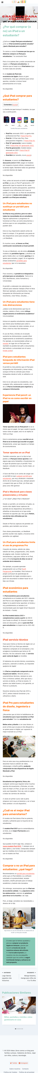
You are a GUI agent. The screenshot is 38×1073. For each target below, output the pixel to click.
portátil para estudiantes (25, 873)
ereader (6, 343)
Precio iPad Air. (29, 141)
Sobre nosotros (14, 1069)
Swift (24, 569)
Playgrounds (7, 571)
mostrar (15, 105)
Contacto (25, 1069)
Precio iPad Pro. (26, 136)
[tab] (15, 1028)
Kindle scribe (7, 351)
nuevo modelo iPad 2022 (12, 846)
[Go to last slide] (5, 1012)
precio (29, 155)
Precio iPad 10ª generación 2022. (22, 145)
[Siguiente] (32, 1012)
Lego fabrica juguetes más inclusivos (7, 976)
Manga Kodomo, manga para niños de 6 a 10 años (28, 976)
